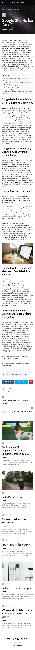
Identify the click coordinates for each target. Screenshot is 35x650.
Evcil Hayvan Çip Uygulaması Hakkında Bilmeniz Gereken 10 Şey (15, 451)
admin (4, 29)
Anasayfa (3, 9)
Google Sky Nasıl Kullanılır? (11, 86)
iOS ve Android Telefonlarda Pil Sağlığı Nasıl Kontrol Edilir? (17, 613)
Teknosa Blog (17, 2)
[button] (9, 75)
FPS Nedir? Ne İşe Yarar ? (16, 544)
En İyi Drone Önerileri (13, 497)
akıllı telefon (9, 348)
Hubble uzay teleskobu (16, 374)
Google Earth (20, 371)
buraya (27, 363)
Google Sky (5, 374)
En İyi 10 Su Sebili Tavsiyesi (16, 588)
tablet (26, 374)
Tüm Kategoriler (17, 645)
